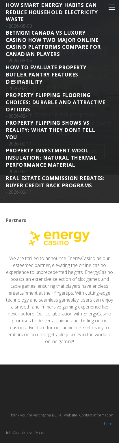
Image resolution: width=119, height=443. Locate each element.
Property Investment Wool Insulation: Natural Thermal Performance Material (51, 157)
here (108, 423)
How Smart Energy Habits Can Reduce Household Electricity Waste (52, 12)
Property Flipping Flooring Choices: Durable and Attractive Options (55, 102)
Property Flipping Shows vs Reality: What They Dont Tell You (50, 129)
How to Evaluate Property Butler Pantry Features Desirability (46, 74)
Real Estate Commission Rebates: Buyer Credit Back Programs (55, 182)
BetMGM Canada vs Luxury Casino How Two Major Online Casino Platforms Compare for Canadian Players (53, 43)
